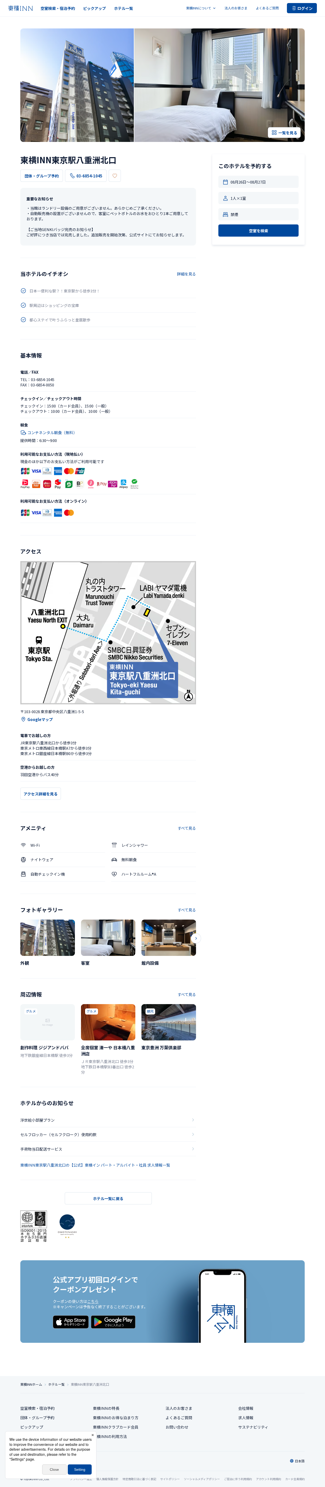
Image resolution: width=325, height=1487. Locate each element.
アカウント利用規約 (268, 1479)
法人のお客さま (236, 8)
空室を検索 (258, 230)
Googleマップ (40, 719)
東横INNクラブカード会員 (115, 1427)
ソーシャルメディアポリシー (202, 1479)
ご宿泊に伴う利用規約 (238, 1479)
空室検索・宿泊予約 (58, 8)
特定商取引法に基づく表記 (139, 1479)
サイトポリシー (170, 1479)
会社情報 (245, 1408)
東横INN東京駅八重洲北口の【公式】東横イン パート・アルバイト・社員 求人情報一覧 (95, 1165)
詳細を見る (186, 273)
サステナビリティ (253, 1427)
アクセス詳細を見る (41, 793)
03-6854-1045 (89, 175)
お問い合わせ (177, 1427)
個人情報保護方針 (107, 1479)
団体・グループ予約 (42, 175)
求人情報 (245, 1417)
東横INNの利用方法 (110, 1436)
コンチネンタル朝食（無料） (52, 432)
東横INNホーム (31, 1384)
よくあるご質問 (267, 8)
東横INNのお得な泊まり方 (115, 1417)
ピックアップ (94, 8)
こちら (93, 1301)
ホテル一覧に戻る (108, 1198)
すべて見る (186, 828)
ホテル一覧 (123, 8)
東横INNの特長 (106, 1408)
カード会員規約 (295, 1479)
